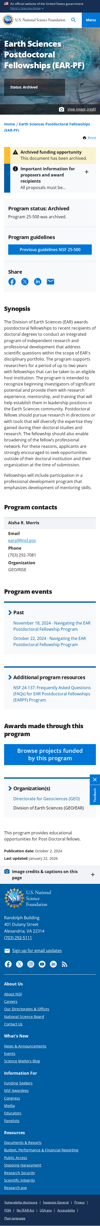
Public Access (15, 1157)
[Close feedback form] (95, 779)
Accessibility (66, 1210)
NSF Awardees (16, 1090)
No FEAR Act (25, 1210)
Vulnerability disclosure (20, 1202)
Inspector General (56, 1202)
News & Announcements (25, 1046)
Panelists (11, 1120)
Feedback (95, 795)
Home (9, 124)
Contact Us (13, 1024)
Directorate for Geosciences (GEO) (46, 799)
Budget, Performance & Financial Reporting (41, 1150)
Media (9, 1105)
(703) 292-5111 (18, 938)
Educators (12, 1113)
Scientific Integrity (19, 1180)
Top (91, 831)
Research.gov (15, 1187)
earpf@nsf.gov (22, 540)
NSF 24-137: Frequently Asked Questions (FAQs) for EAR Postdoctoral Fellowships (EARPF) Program (52, 694)
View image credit (81, 109)
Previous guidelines (50, 249)
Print (92, 137)
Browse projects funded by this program (50, 754)
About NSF (13, 994)
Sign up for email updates (37, 950)
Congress (12, 1098)
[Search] (73, 20)
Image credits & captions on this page (45, 875)
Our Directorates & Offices (26, 1008)
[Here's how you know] (50, 6)
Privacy (79, 1202)
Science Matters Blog (22, 1061)
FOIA (7, 1210)
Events (9, 1053)
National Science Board (24, 1016)
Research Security (19, 1172)
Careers (10, 1001)
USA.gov (46, 1210)
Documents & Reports (23, 1142)
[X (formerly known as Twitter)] (19, 964)
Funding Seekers (18, 1083)
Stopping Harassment (22, 1165)
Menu (91, 19)
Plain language (14, 1218)
